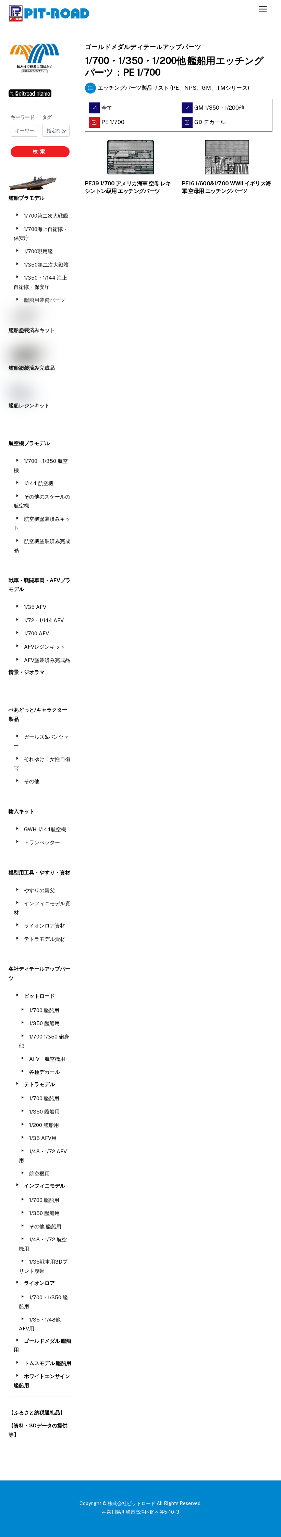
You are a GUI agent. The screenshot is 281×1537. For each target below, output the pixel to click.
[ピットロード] (50, 18)
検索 (40, 151)
